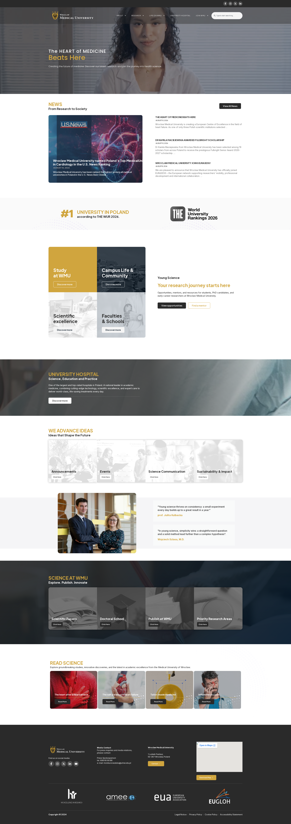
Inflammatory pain (112, 694)
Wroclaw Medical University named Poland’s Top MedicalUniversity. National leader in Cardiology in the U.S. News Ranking (115, 162)
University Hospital (180, 15)
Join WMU (200, 15)
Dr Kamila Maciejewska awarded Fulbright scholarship (189, 140)
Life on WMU (155, 15)
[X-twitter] (235, 4)
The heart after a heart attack (215, 694)
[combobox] (226, 15)
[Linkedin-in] (240, 4)
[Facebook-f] (225, 4)
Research (136, 15)
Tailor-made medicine (67, 694)
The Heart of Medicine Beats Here (175, 117)
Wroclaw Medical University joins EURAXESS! (183, 163)
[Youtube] (76, 764)
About (120, 15)
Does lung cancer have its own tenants (168, 693)
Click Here (57, 477)
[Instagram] (230, 4)
